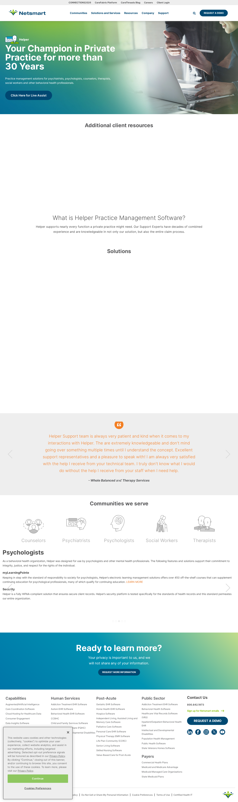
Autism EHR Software (62, 709)
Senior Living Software (108, 745)
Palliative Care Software (109, 726)
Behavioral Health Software (156, 709)
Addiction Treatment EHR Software (69, 704)
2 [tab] (119, 481)
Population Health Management (158, 738)
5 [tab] (125, 621)
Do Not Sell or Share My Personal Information (104, 794)
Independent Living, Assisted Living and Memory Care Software (116, 720)
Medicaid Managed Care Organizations (162, 771)
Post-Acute (106, 698)
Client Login (163, 2)
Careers (148, 2)
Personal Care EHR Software (111, 731)
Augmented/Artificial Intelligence (22, 704)
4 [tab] (122, 621)
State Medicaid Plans (153, 776)
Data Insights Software (17, 723)
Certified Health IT (182, 794)
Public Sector (153, 698)
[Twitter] (214, 732)
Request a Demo (214, 13)
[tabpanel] (119, 454)
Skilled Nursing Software (109, 750)
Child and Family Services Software (69, 723)
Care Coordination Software (20, 709)
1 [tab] (116, 481)
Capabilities (16, 698)
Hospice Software (105, 713)
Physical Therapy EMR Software (113, 736)
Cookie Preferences (142, 794)
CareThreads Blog (130, 2)
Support (163, 13)
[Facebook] (198, 732)
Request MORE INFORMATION (119, 672)
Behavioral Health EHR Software (68, 713)
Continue (38, 778)
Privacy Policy (57, 756)
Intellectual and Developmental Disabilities (73, 732)
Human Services (65, 698)
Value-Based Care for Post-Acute (113, 755)
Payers (148, 756)
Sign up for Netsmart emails (203, 710)
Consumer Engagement (18, 718)
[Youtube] (222, 732)
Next (228, 454)
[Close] (68, 732)
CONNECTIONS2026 (80, 2)
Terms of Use (163, 794)
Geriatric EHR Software (108, 704)
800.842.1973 (195, 704)
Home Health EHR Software (110, 709)
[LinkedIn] (190, 732)
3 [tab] (122, 481)
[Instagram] (206, 732)
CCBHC (55, 718)
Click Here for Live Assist (28, 95)
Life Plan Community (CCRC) (111, 740)
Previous (10, 454)
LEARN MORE (171, 586)
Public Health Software (154, 743)
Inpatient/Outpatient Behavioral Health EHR (162, 723)
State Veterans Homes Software (158, 748)
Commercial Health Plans (155, 762)
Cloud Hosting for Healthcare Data (23, 713)
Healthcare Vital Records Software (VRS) (160, 715)
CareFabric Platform (106, 2)
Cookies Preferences (37, 788)
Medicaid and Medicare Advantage (160, 767)
